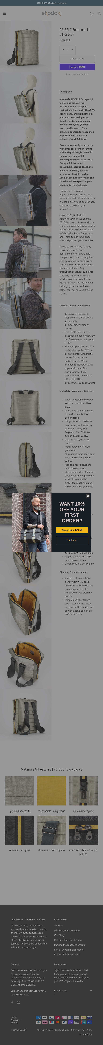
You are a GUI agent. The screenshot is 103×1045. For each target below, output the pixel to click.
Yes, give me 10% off (72, 530)
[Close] (88, 496)
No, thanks (72, 540)
